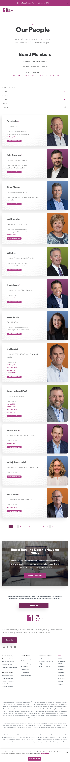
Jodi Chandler (13, 219)
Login (59, 655)
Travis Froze (13, 285)
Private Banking (25, 672)
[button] (65, 107)
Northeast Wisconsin (45, 75)
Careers (60, 669)
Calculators (61, 678)
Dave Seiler (12, 121)
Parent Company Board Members (35, 61)
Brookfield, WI (11, 367)
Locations (61, 672)
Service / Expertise (8, 87)
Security (60, 684)
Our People (61, 666)
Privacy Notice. (45, 753)
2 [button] (15, 526)
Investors (60, 681)
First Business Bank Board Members (35, 67)
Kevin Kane (12, 494)
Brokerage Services (26, 675)
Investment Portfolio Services (46, 659)
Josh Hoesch (13, 430)
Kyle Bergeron (14, 155)
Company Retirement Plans (9, 667)
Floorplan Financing (7, 686)
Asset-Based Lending (7, 678)
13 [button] (47, 526)
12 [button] (43, 526)
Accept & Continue (34, 758)
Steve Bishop (13, 187)
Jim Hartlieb (12, 349)
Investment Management (27, 664)
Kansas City (56, 75)
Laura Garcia (13, 317)
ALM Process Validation (45, 667)
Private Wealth (25, 656)
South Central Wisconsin (18, 75)
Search (4, 103)
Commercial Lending (7, 665)
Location (5, 95)
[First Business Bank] (35, 615)
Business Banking (7, 656)
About (32, 24)
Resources (61, 675)
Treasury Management (8, 661)
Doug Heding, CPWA (17, 391)
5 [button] (29, 526)
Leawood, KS (11, 373)
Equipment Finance (7, 675)
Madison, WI (11, 137)
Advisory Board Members (35, 72)
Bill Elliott (11, 253)
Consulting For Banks (45, 656)
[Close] (67, 752)
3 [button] (20, 526)
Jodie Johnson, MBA (16, 462)
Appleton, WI (11, 298)
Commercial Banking (8, 659)
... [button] (38, 526)
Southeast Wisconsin (32, 75)
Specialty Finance (7, 672)
